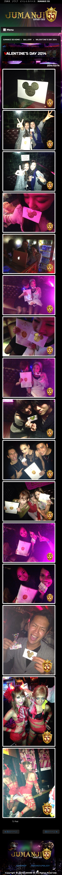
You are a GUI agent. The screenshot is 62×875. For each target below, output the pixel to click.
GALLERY (27, 40)
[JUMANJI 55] (31, 22)
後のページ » (51, 831)
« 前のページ (11, 831)
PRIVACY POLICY (40, 865)
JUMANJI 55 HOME (11, 40)
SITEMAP (21, 865)
